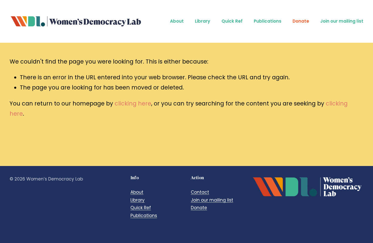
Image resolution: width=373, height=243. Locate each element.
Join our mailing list (341, 21)
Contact (200, 192)
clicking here (133, 104)
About (177, 21)
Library (202, 21)
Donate (301, 21)
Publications (267, 21)
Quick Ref (232, 21)
